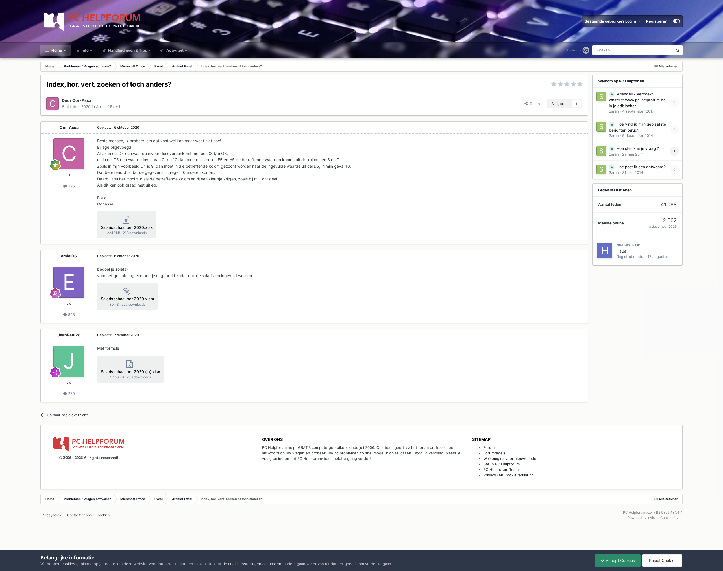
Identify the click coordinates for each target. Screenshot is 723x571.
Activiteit (174, 50)
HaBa (621, 251)
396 (71, 186)
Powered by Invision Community (653, 517)
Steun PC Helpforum (502, 464)
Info (85, 50)
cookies (68, 563)
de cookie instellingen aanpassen (252, 563)
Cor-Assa (81, 100)
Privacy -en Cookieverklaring (509, 475)
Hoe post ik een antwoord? (641, 167)
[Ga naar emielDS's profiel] (68, 282)
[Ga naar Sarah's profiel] (601, 96)
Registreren (656, 21)
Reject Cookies (662, 560)
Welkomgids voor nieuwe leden (511, 458)
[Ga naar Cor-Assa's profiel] (52, 103)
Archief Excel (108, 106)
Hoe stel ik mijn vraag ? (638, 148)
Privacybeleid (51, 515)
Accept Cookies (620, 560)
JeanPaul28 (69, 334)
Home (56, 50)
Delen (534, 103)
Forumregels (495, 453)
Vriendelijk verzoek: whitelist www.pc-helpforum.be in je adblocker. (637, 100)
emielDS (69, 255)
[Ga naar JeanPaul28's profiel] (68, 361)
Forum (489, 447)
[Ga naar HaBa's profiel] (604, 250)
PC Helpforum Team (501, 469)
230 (71, 393)
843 (71, 314)
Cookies (103, 515)
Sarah (614, 111)
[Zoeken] (677, 50)
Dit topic (658, 50)
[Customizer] (676, 21)
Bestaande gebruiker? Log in (611, 21)
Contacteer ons (79, 515)
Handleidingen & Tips (127, 50)
